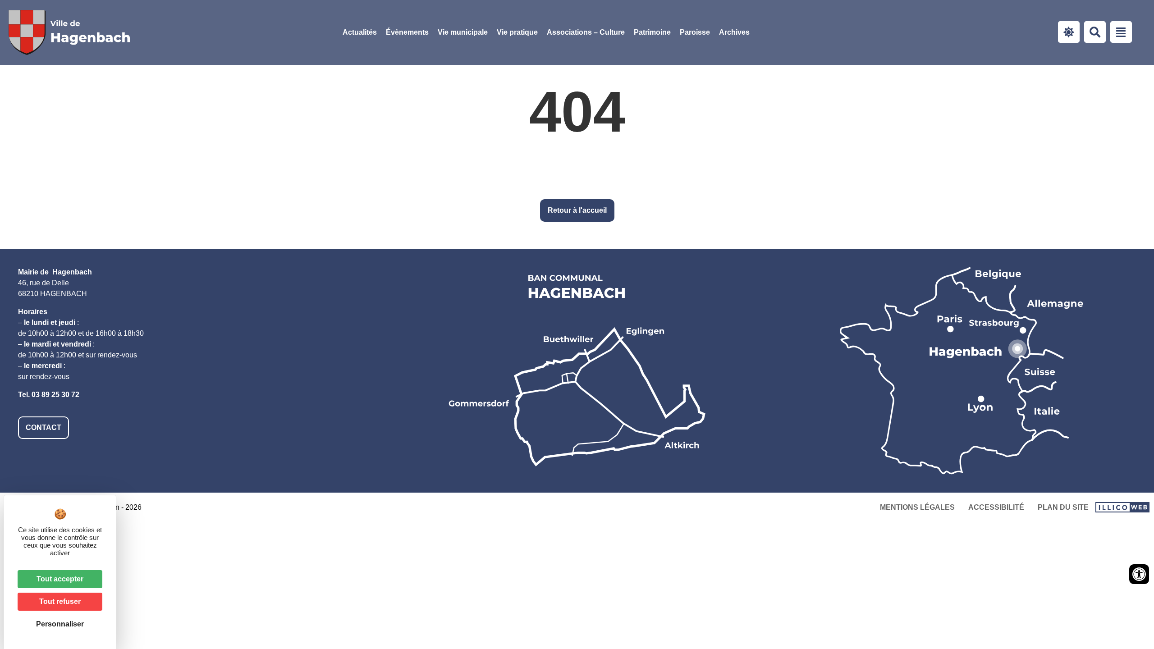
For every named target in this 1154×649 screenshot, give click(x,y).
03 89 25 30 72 (55, 394)
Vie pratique (517, 32)
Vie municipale (463, 32)
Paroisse (695, 32)
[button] (462, 32)
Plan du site (1063, 507)
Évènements (407, 32)
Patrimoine (652, 32)
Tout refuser (60, 601)
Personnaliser (60, 624)
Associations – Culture (586, 32)
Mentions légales (917, 507)
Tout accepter (60, 579)
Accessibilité (996, 507)
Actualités (360, 32)
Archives (734, 32)
